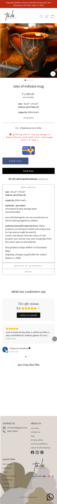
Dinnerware (8, 464)
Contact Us (35, 432)
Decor (5, 472)
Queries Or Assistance (28, 265)
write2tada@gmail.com (17, 428)
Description (28, 187)
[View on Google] (5, 349)
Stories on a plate (10, 487)
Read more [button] (11, 338)
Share (28, 271)
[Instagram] (37, 452)
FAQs (33, 436)
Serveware (7, 468)
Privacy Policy (37, 440)
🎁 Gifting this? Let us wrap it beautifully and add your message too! (29, 137)
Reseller (6, 483)
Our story (35, 428)
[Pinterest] (42, 452)
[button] (2, 339)
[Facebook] (32, 452)
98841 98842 (12, 431)
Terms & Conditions (39, 443)
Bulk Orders (8, 479)
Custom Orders (9, 476)
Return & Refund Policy (40, 447)
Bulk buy (28, 170)
